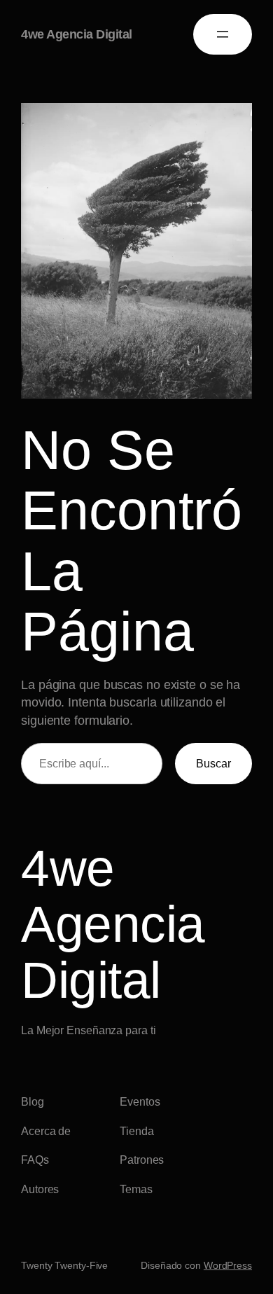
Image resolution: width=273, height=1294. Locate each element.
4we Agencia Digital (76, 34)
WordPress (228, 1265)
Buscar (213, 763)
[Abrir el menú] (222, 34)
